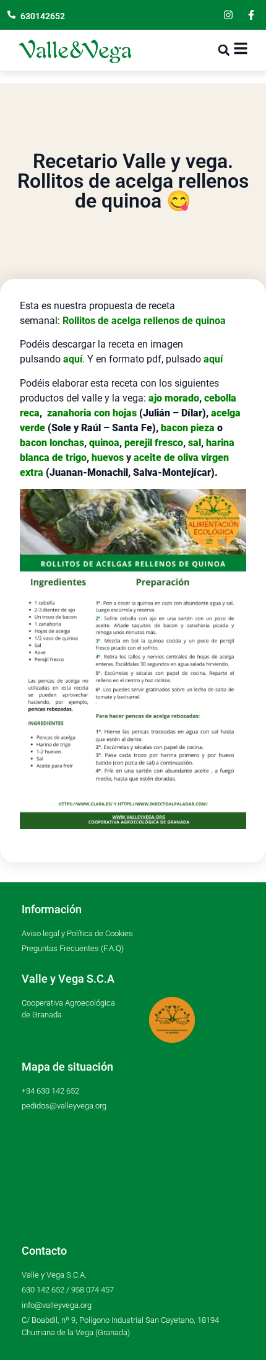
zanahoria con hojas (92, 413)
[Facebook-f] (251, 15)
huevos (108, 457)
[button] (223, 50)
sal (194, 443)
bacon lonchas (52, 443)
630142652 (42, 16)
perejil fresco (153, 443)
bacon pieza (188, 428)
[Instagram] (228, 15)
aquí (213, 359)
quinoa (104, 443)
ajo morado (173, 398)
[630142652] (11, 15)
